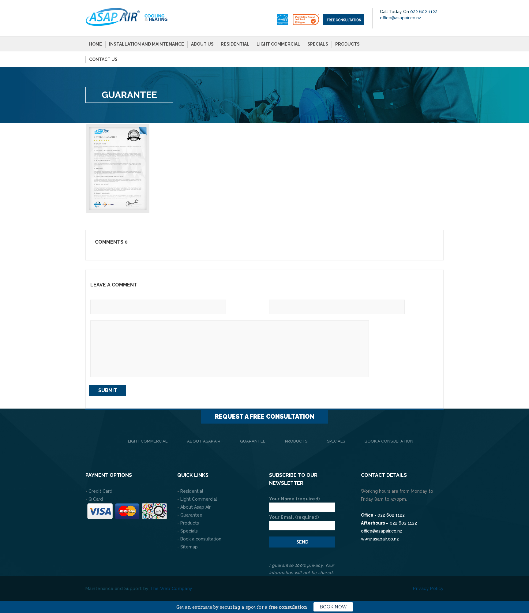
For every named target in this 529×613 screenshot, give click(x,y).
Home (95, 44)
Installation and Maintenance (146, 44)
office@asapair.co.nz (400, 17)
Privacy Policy (428, 588)
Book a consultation (389, 441)
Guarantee (252, 441)
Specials (317, 44)
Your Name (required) (294, 498)
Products (347, 44)
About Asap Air (203, 441)
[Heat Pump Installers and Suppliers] (126, 16)
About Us (202, 44)
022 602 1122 (423, 11)
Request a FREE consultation (264, 416)
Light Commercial (278, 44)
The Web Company (171, 588)
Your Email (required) (294, 517)
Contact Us (103, 59)
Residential (235, 44)
